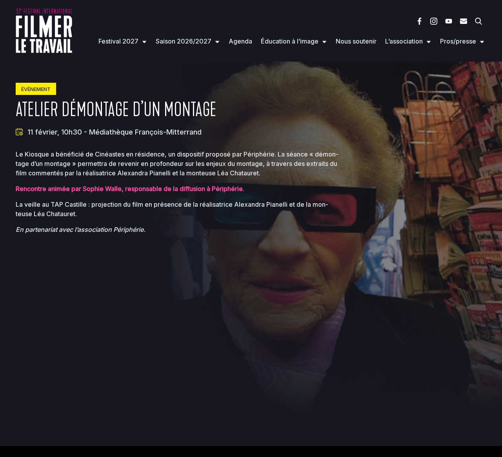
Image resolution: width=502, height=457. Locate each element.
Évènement (36, 89)
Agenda (240, 41)
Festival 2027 (118, 41)
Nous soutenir (356, 41)
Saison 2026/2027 (183, 41)
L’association (404, 41)
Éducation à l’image (289, 41)
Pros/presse (458, 41)
